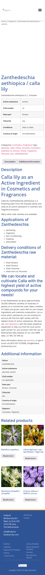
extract (16, 151)
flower (23, 151)
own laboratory (12, 324)
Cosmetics (17, 145)
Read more (8, 456)
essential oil (6, 151)
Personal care (7, 153)
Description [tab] (10, 161)
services (30, 340)
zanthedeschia (21, 153)
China (18, 148)
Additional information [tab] (29, 161)
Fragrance (12, 21)
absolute (5, 148)
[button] (40, 10)
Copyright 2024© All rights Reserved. (22, 570)
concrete (26, 148)
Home (3, 21)
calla (12, 148)
